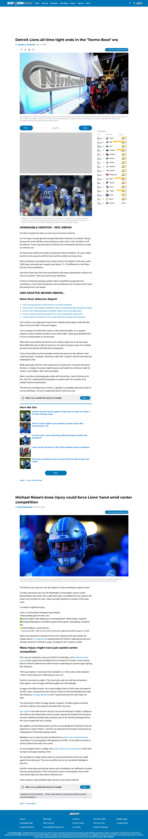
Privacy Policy (78, 823)
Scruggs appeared (41, 695)
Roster (72, 3)
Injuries (81, 3)
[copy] (33, 49)
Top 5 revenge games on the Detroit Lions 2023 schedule (47, 305)
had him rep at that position (74, 737)
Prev (26, 128)
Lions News (31, 804)
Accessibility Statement (53, 827)
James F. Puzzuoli (26, 44)
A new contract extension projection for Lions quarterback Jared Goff (52, 314)
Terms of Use (99, 823)
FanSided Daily (26, 823)
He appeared (39, 639)
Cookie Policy (122, 823)
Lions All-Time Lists (34, 480)
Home (22, 480)
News (37, 3)
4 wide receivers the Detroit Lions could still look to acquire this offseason (54, 317)
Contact (75, 819)
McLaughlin (25, 711)
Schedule (54, 3)
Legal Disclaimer (27, 827)
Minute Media (17, 833)
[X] (134, 3)
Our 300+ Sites (99, 819)
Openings (47, 819)
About (22, 819)
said (62, 672)
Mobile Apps (122, 819)
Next (85, 128)
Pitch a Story (48, 823)
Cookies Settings (100, 827)
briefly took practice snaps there (67, 749)
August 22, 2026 (82, 631)
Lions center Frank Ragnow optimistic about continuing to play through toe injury (57, 308)
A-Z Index (76, 827)
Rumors (45, 3)
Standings (64, 3)
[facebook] (129, 3)
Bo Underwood (25, 507)
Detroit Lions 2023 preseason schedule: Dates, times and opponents (52, 311)
